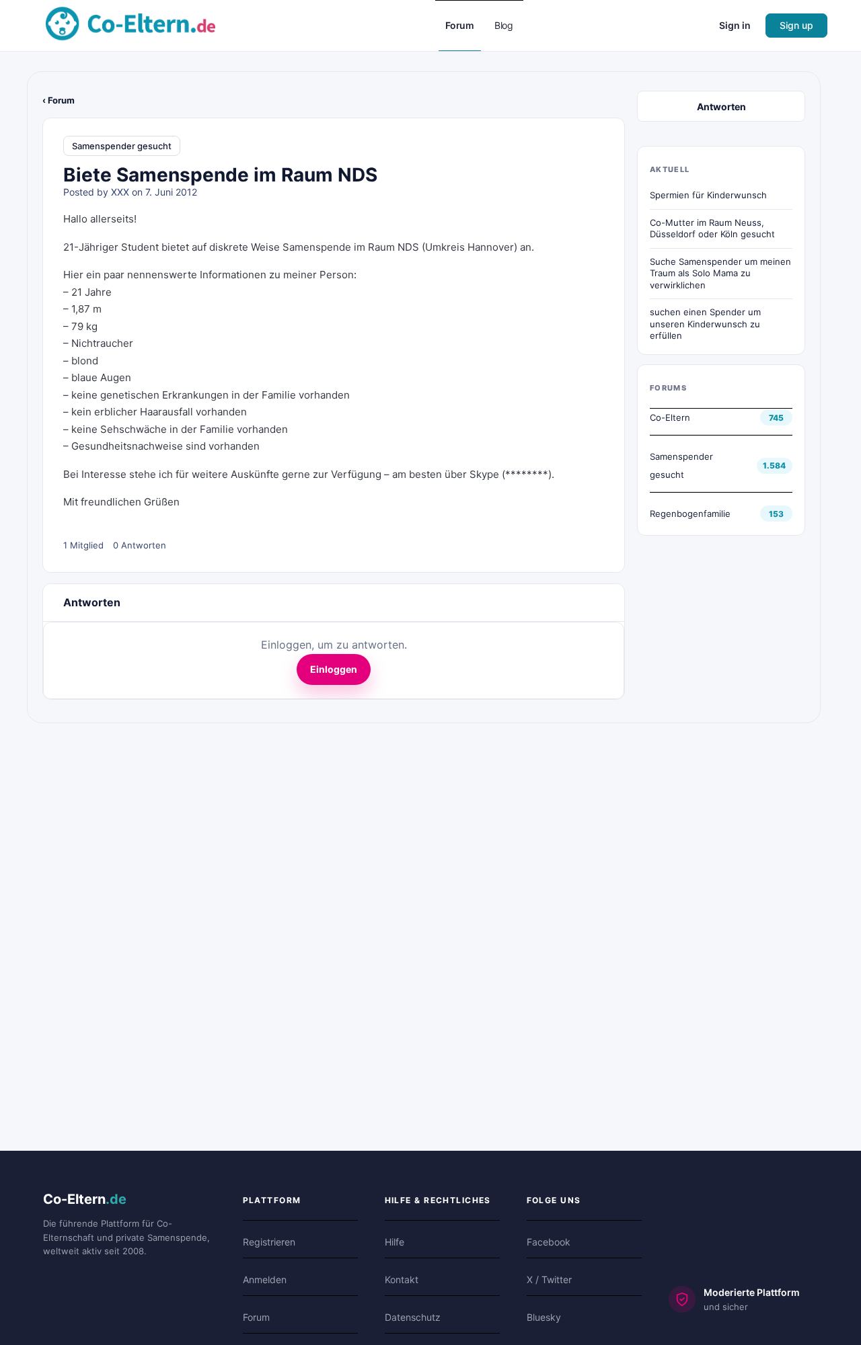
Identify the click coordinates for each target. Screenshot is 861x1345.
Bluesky (544, 1317)
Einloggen (333, 669)
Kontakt (401, 1279)
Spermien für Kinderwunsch (708, 195)
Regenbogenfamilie (690, 513)
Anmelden (265, 1279)
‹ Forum (58, 100)
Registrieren (269, 1242)
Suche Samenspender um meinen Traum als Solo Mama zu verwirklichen (720, 273)
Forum (256, 1317)
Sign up (796, 25)
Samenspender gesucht (122, 145)
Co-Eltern (670, 417)
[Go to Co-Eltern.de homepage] (130, 24)
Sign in (735, 25)
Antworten (721, 106)
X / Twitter (549, 1279)
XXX (120, 192)
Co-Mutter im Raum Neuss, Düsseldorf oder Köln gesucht (712, 228)
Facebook (548, 1242)
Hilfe (394, 1242)
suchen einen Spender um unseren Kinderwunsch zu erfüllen (705, 324)
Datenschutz (413, 1317)
